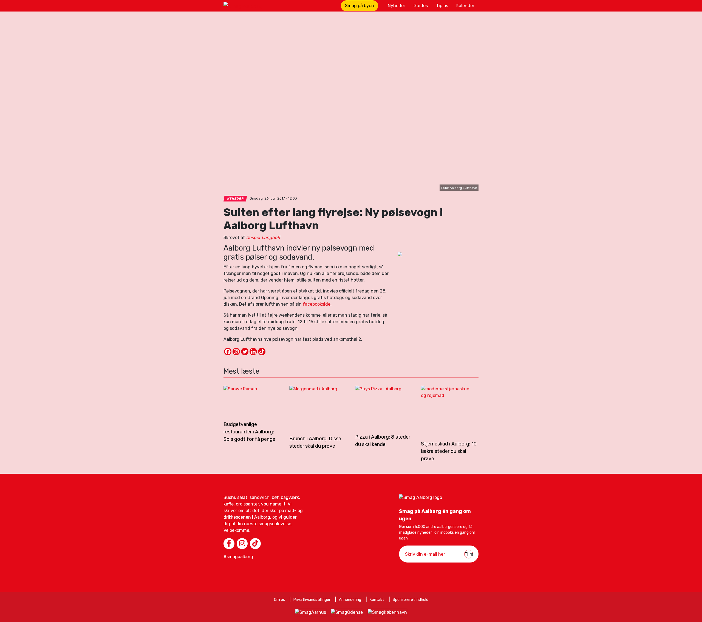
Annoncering (350, 599)
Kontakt (377, 599)
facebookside (316, 304)
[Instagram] (236, 351)
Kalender (465, 5)
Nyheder (396, 5)
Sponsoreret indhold (410, 599)
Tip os (442, 5)
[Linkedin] (253, 351)
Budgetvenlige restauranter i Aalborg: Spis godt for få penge (249, 431)
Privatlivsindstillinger (311, 599)
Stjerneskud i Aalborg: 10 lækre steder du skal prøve (449, 451)
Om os (279, 599)
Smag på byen (359, 5)
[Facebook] (227, 351)
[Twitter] (244, 351)
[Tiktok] (261, 351)
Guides (421, 5)
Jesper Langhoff (263, 237)
